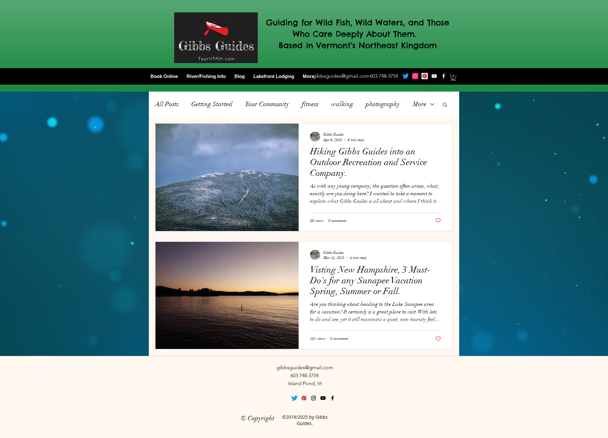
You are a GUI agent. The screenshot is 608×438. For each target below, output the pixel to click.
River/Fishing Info (206, 76)
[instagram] (313, 398)
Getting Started (211, 104)
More (308, 76)
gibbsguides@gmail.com (341, 76)
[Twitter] (405, 76)
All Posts (167, 104)
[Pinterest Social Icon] (424, 76)
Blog (239, 76)
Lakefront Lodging (273, 76)
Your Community (267, 104)
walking (342, 104)
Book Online (164, 76)
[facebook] (443, 76)
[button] (453, 77)
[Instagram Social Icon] (415, 76)
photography (383, 104)
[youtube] (434, 76)
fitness (310, 104)
